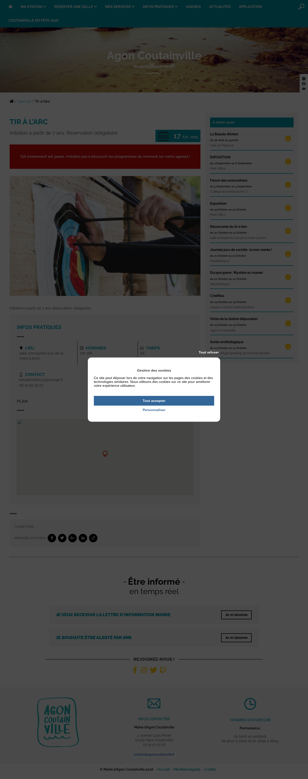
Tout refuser (209, 352)
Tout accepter (154, 401)
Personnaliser (154, 410)
